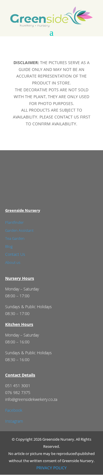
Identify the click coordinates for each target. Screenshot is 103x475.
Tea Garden (15, 238)
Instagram (14, 421)
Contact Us (15, 254)
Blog (9, 246)
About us (12, 262)
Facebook (13, 410)
